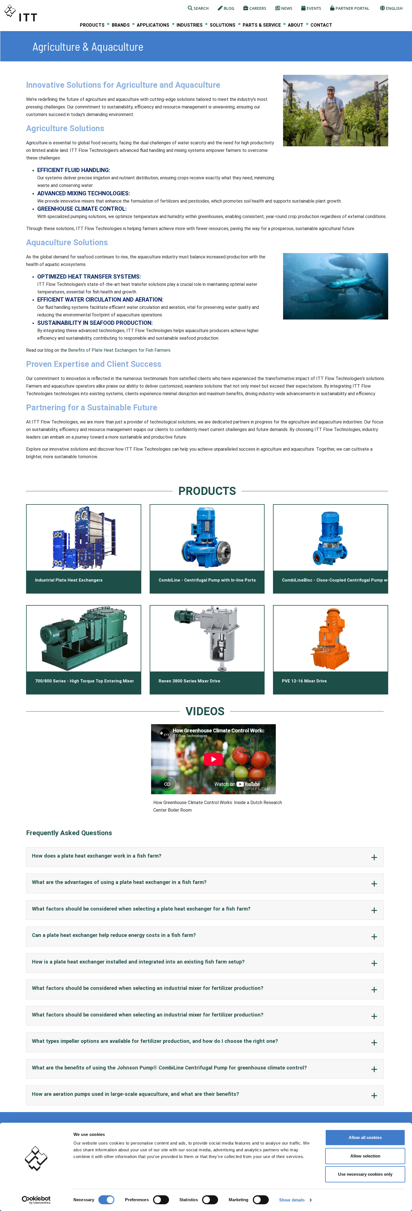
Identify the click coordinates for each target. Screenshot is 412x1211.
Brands (121, 25)
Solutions (222, 25)
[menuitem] (92, 25)
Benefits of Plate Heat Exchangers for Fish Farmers (119, 350)
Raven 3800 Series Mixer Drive (189, 681)
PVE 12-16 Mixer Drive (304, 681)
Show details (292, 1200)
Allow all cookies (365, 1137)
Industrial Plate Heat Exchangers (69, 580)
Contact (321, 25)
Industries (190, 25)
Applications (153, 25)
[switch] (161, 1199)
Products (92, 25)
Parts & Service (262, 25)
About (295, 25)
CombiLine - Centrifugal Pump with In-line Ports (207, 580)
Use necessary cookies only (365, 1174)
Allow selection (365, 1156)
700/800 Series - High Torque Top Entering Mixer (84, 681)
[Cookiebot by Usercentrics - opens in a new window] (36, 1200)
